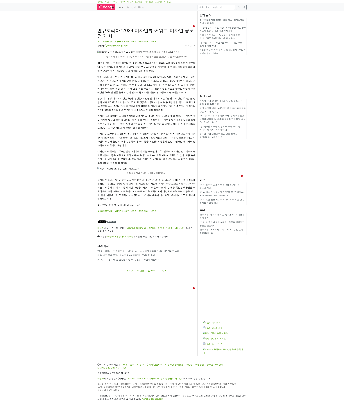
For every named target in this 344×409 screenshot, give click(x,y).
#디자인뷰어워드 (122, 41)
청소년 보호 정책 (215, 364)
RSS (125, 367)
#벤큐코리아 (144, 41)
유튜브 (115, 2)
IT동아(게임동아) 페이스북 (120, 236)
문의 (132, 364)
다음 (162, 270)
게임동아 (108, 2)
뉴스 (121, 7)
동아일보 (100, 2)
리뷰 (127, 7)
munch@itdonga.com (152, 398)
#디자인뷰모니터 (105, 41)
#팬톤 (153, 41)
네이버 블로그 (148, 2)
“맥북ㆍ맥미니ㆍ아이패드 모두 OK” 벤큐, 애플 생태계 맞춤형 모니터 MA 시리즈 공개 (138, 251)
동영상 (141, 7)
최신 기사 (205, 95)
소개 (125, 364)
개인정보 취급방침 (195, 364)
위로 (141, 270)
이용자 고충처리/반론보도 (149, 364)
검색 (242, 7)
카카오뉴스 (167, 2)
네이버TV (122, 2)
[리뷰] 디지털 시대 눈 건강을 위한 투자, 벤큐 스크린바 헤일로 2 (128, 259)
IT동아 (100, 227)
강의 (133, 7)
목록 (152, 270)
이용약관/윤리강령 (174, 364)
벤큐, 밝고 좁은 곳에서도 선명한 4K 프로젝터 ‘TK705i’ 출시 (126, 255)
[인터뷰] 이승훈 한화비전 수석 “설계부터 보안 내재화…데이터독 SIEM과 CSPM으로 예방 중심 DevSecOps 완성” (222, 119)
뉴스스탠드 (158, 2)
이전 (130, 270)
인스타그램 (138, 2)
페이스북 (130, 2)
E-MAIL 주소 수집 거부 (108, 367)
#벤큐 (133, 41)
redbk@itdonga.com (117, 45)
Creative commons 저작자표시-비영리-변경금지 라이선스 (155, 227)
